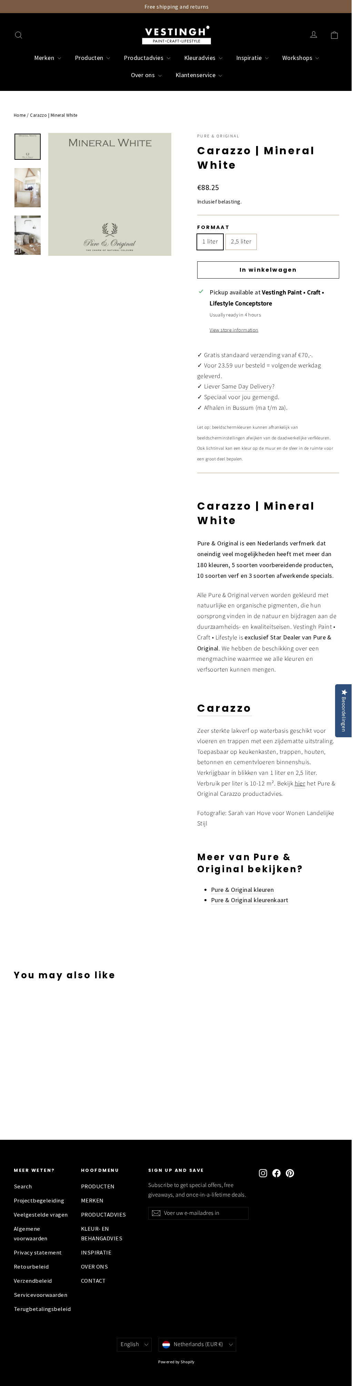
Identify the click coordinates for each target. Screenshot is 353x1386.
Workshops (298, 58)
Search (23, 1186)
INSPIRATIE (96, 1252)
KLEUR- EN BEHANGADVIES (101, 1233)
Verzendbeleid (33, 1280)
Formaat (213, 227)
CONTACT (93, 1280)
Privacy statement (38, 1252)
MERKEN (92, 1200)
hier (300, 783)
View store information (234, 330)
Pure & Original (218, 136)
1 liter (210, 241)
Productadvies (144, 58)
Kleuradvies (200, 58)
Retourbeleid (31, 1266)
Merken (45, 58)
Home (20, 115)
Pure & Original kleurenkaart (250, 900)
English (130, 1344)
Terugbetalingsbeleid (42, 1309)
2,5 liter (241, 241)
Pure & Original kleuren (242, 890)
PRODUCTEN (98, 1186)
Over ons (144, 75)
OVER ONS (94, 1266)
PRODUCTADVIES (103, 1214)
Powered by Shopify (176, 1361)
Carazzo (224, 708)
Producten (90, 58)
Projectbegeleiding (39, 1200)
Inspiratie (249, 58)
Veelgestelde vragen (41, 1214)
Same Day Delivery (247, 386)
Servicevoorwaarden (40, 1295)
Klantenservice (196, 75)
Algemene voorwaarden (31, 1233)
